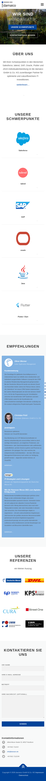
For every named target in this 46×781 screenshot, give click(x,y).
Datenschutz (23, 775)
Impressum (39, 772)
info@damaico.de (12, 752)
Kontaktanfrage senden (22, 35)
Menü (42, 4)
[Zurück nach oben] (23, 767)
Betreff (5, 684)
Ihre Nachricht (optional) (14, 694)
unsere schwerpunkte (22, 27)
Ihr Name (6, 665)
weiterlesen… (23, 85)
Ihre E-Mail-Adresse (11, 674)
